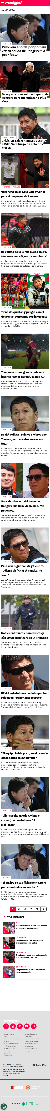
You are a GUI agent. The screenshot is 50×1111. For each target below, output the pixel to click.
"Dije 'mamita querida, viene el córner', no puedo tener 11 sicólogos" (20, 820)
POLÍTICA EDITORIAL (10, 1046)
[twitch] (34, 1026)
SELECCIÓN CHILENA (31, 1034)
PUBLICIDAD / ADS (9, 1048)
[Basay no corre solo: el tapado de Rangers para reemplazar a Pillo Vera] (25, 79)
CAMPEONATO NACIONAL (32, 1044)
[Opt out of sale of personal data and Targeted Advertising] (4, 1106)
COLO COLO (28, 1036)
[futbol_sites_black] (39, 1066)
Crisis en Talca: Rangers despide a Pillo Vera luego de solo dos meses (24, 144)
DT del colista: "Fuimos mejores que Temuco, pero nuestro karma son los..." (24, 439)
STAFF (5, 1036)
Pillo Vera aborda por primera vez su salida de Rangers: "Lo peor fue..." (24, 51)
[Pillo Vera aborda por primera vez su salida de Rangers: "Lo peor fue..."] (25, 32)
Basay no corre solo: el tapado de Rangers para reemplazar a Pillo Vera (25, 97)
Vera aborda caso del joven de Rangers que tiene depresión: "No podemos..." (22, 506)
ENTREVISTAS (8, 1056)
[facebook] (6, 1026)
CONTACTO (7, 1051)
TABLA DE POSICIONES (31, 1048)
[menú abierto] (2, 3)
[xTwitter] (20, 1026)
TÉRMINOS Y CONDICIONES (12, 1039)
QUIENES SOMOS (9, 1034)
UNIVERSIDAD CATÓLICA (32, 1041)
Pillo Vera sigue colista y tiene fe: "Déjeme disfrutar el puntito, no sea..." (22, 570)
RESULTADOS (29, 1046)
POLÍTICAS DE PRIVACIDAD (11, 1044)
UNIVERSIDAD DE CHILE (32, 1039)
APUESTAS (28, 1051)
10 (37, 909)
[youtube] (27, 1026)
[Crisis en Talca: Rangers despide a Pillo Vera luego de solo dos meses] (25, 125)
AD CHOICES (7, 1053)
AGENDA (6, 1041)
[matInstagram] (13, 1026)
